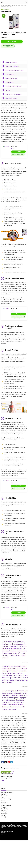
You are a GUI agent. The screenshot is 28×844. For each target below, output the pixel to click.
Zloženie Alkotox (10, 74)
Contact (3, 832)
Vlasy (2, 815)
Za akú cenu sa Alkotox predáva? (14, 70)
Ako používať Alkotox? (11, 78)
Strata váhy (3, 813)
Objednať (13, 41)
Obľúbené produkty (5, 805)
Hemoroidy (3, 795)
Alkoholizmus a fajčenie (10, 5)
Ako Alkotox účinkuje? (11, 62)
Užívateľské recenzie (11, 98)
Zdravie (2, 817)
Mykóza (2, 804)
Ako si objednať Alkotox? (12, 66)
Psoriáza (3, 812)
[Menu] (1, 2)
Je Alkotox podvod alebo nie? (13, 86)
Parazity (3, 807)
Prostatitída (3, 810)
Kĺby (2, 797)
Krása (2, 800)
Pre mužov (3, 808)
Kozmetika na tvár (5, 799)
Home (2, 5)
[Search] (25, 2)
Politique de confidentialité (7, 831)
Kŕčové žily (3, 802)
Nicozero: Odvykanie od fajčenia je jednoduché (6, 777)
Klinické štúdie (9, 82)
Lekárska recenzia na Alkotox (13, 94)
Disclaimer (3, 833)
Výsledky (7, 90)
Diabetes (3, 794)
